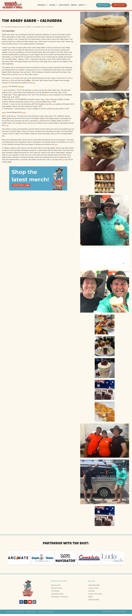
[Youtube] (30, 602)
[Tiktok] (34, 602)
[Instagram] (26, 602)
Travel (52, 5)
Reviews (41, 5)
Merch (74, 5)
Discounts (64, 5)
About (81, 5)
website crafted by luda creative (114, 611)
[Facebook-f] (21, 602)
